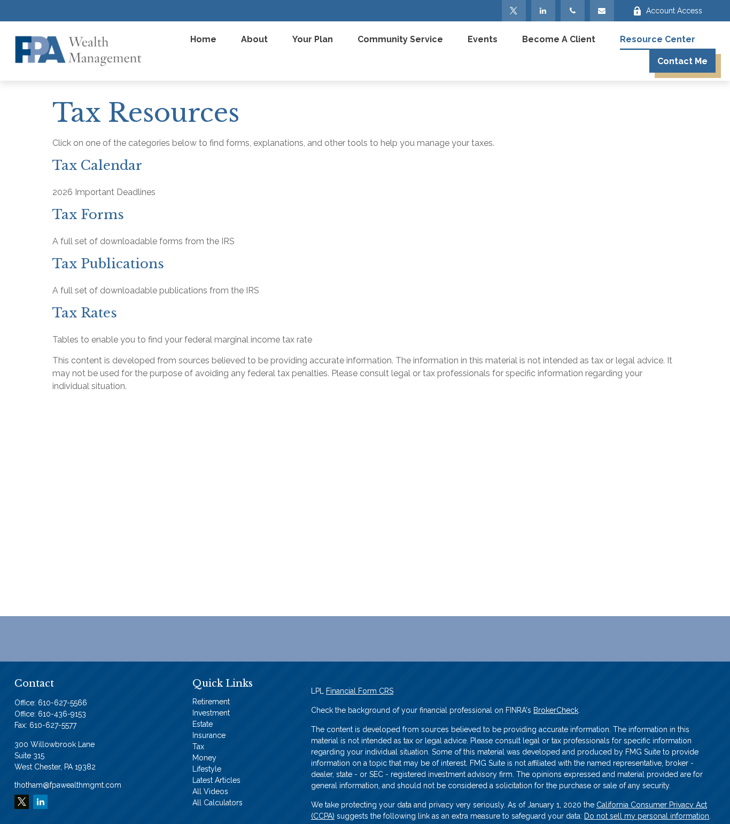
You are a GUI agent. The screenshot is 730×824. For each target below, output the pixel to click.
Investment (211, 713)
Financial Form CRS (359, 691)
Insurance (209, 735)
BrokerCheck (555, 710)
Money (204, 757)
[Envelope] (602, 10)
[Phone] (573, 10)
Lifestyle (206, 769)
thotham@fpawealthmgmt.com (67, 785)
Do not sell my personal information (646, 816)
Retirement (211, 701)
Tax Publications (108, 263)
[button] (203, 39)
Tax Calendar (97, 165)
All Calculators (217, 802)
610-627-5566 (62, 702)
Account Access (674, 10)
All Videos (210, 791)
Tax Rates (84, 313)
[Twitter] (514, 10)
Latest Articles (216, 780)
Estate (202, 724)
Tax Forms (88, 214)
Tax (198, 746)
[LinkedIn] (543, 10)
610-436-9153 (62, 714)
